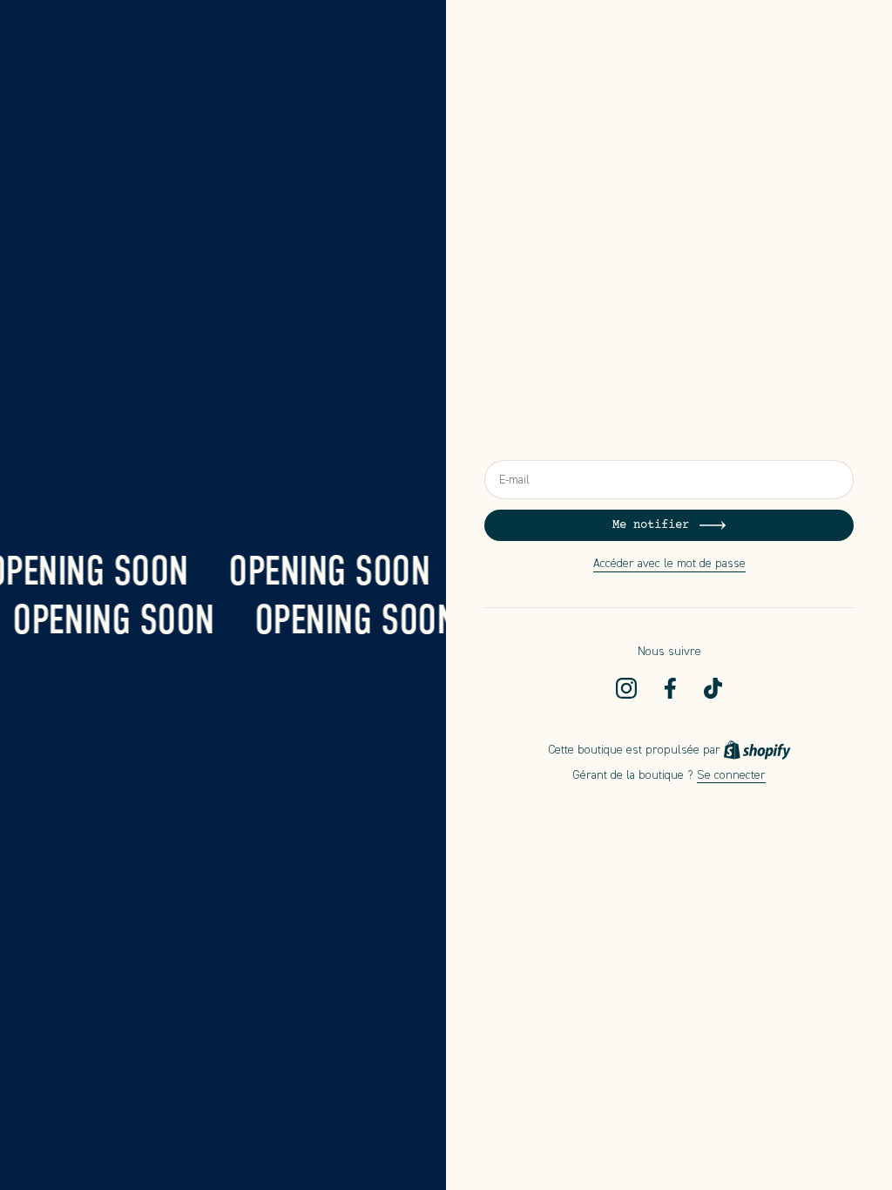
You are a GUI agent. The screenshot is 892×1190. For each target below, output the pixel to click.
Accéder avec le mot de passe (669, 563)
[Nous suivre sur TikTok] (713, 688)
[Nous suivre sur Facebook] (670, 688)
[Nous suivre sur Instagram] (626, 688)
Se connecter (731, 775)
